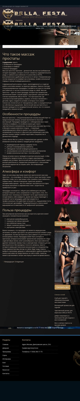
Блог (56, 15)
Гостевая (64, 15)
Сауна (38, 15)
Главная (8, 15)
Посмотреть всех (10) (65, 223)
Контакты (19, 20)
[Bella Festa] (39, 8)
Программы (28, 15)
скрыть (15, 62)
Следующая (19, 262)
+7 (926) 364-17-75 (45, 328)
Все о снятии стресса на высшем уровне (63, 324)
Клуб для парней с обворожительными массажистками (62, 300)
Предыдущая (9, 262)
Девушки (18, 15)
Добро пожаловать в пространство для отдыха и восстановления (64, 318)
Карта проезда (58, 328)
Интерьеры (47, 15)
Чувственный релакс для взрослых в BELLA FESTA (63, 312)
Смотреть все (62, 287)
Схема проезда (53, 26)
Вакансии (9, 20)
